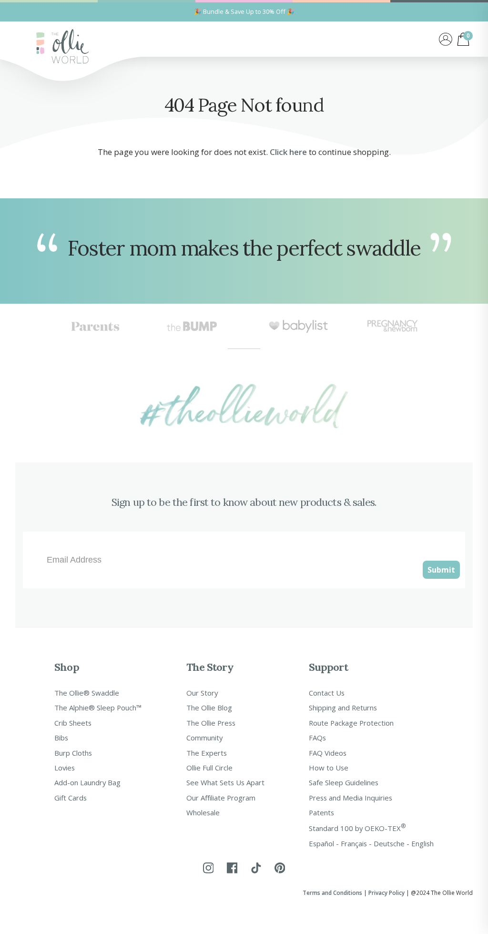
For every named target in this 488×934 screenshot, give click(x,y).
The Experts (206, 753)
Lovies (64, 767)
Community (204, 737)
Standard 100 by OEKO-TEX (357, 827)
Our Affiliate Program (220, 797)
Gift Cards (70, 797)
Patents (321, 812)
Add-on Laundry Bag (87, 782)
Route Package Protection (351, 723)
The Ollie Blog (209, 707)
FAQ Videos (327, 753)
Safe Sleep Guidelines (343, 782)
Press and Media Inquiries (350, 797)
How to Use (328, 767)
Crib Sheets (73, 723)
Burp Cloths (73, 753)
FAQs (317, 737)
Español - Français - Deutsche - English (371, 843)
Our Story (202, 693)
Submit (441, 570)
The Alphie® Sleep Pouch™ (98, 707)
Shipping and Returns (343, 707)
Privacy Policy (386, 892)
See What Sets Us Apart (225, 782)
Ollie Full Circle (209, 767)
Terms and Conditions (332, 892)
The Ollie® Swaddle (86, 693)
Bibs (61, 737)
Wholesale (203, 812)
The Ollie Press (210, 723)
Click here (288, 151)
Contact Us (327, 693)
